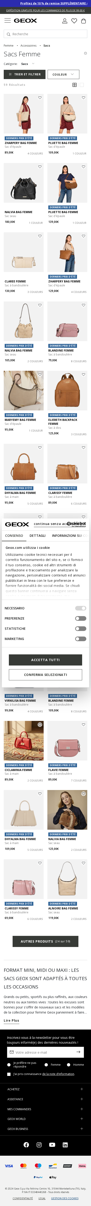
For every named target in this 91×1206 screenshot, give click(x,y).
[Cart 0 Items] (83, 22)
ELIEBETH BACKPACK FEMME (62, 422)
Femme (56, 1065)
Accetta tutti (45, 660)
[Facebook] (26, 1145)
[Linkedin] (65, 1145)
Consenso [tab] (14, 535)
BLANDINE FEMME (61, 350)
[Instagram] (39, 1145)
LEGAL (42, 1198)
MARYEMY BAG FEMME (20, 420)
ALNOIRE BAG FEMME (63, 908)
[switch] (80, 618)
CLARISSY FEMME (60, 493)
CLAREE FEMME (15, 281)
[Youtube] (52, 1145)
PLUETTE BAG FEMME (63, 143)
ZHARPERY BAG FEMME (21, 143)
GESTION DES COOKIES (64, 1198)
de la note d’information (58, 1074)
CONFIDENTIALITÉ (23, 1198)
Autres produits (45, 941)
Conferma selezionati (45, 674)
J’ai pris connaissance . (44, 1074)
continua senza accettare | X (59, 523)
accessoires (28, 46)
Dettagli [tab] (38, 535)
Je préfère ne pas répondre (25, 1064)
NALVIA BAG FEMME (18, 212)
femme (9, 46)
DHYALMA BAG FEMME (20, 493)
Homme (78, 1065)
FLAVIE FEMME (58, 770)
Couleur (59, 75)
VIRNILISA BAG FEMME (20, 701)
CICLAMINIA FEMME (18, 770)
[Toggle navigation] (7, 21)
